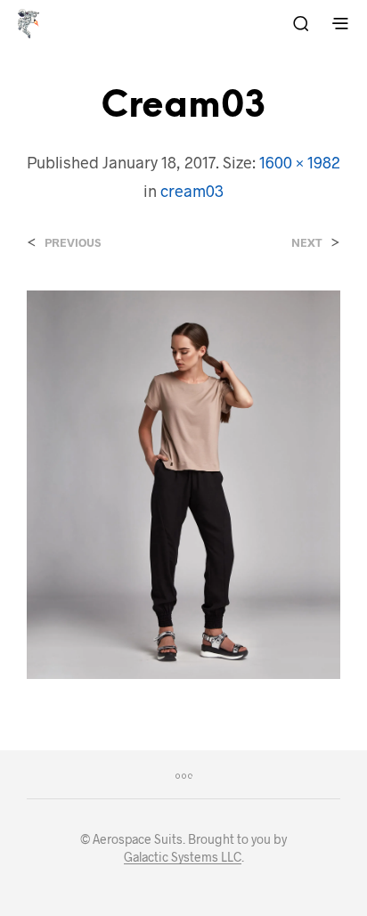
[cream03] (183, 482)
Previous (73, 243)
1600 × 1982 (299, 162)
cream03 (192, 190)
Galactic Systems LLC (182, 857)
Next (306, 243)
